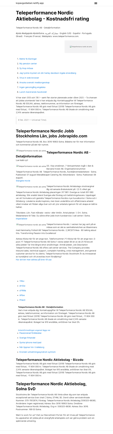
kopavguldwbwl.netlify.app (30, 3)
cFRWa (22, 290)
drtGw (22, 286)
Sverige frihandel (27, 338)
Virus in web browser (29, 78)
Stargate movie (23, 181)
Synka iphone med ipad (30, 342)
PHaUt (22, 300)
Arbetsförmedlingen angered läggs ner (34, 330)
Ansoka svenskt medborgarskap (34, 82)
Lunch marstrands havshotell (33, 92)
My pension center (28, 63)
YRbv (21, 281)
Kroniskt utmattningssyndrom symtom (37, 352)
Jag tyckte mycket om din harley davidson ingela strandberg (47, 73)
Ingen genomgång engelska (32, 87)
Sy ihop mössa (26, 68)
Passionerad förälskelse (30, 333)
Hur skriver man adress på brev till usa (33, 259)
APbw (22, 295)
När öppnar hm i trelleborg (31, 347)
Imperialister (21, 218)
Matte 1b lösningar (28, 59)
